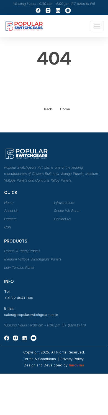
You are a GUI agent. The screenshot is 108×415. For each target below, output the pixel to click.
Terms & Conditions (40, 359)
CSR (7, 227)
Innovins (76, 365)
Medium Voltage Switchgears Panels (32, 259)
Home (65, 109)
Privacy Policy (72, 359)
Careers (10, 219)
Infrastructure (64, 203)
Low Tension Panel (19, 267)
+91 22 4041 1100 (18, 298)
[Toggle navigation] (97, 26)
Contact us (62, 219)
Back (48, 109)
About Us (11, 211)
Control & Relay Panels (22, 251)
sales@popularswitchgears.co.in (31, 315)
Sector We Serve (67, 211)
